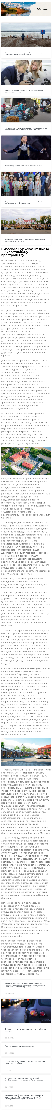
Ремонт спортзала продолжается (19, 1046)
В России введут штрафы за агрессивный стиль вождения (25, 1030)
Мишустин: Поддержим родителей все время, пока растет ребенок (25, 1062)
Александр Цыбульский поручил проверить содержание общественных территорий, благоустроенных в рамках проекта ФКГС (24, 1097)
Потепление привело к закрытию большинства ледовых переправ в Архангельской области (25, 53)
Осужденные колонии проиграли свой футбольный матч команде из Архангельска (24, 1079)
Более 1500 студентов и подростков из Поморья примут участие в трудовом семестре (25, 240)
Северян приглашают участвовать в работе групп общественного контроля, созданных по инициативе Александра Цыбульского (25, 985)
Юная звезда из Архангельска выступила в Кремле (23, 166)
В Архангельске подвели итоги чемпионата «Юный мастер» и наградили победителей (23, 202)
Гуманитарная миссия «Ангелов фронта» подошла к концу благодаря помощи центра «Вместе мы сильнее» (26, 128)
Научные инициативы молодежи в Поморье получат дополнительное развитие (24, 91)
